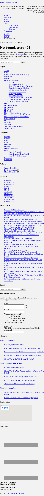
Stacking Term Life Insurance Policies (17, 214)
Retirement (8, 160)
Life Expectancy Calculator (18, 90)
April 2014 (8, 192)
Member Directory (10, 105)
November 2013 (9, 199)
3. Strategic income (17, 320)
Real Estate (8, 158)
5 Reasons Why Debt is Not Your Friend (18, 239)
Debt (6, 140)
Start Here (7, 124)
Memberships (8, 107)
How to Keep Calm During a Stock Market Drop (20, 219)
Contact (7, 78)
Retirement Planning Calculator (19, 99)
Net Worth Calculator (16, 96)
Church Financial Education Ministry (16, 74)
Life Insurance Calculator (17, 92)
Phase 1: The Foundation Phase (15, 113)
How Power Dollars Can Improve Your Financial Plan (22, 225)
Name (6, 303)
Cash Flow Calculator (16, 84)
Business (7, 139)
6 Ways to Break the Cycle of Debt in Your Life (20, 244)
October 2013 (9, 201)
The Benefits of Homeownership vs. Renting (19, 231)
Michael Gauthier (10, 172)
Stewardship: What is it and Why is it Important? (20, 252)
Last (25, 308)
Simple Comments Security (13, 322)
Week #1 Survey (9, 128)
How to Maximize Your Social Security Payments (21, 258)
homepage (19, 55)
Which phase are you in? (13, 314)
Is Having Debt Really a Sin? (14, 210)
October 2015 (9, 184)
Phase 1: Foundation (15, 152)
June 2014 (7, 188)
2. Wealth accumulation (19, 318)
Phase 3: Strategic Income (17, 156)
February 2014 (9, 196)
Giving (6, 142)
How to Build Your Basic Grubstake (16, 250)
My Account (8, 109)
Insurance (7, 144)
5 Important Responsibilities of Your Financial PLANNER (24, 212)
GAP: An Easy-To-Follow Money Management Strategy (23, 221)
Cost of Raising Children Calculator (21, 86)
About (6, 71)
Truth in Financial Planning (9, 3)
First (25, 305)
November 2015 (9, 182)
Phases (6, 150)
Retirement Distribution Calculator (20, 97)
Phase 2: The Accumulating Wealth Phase (18, 115)
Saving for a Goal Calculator (18, 101)
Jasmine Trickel (9, 168)
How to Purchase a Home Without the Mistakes (20, 227)
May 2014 (7, 190)
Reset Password (9, 119)
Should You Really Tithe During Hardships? (19, 229)
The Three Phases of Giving (13, 126)
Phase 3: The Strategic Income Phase (16, 117)
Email (6, 310)
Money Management (11, 148)
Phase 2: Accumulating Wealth (19, 154)
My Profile (8, 111)
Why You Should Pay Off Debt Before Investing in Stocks (24, 223)
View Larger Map (5, 422)
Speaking (7, 122)
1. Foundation (16, 316)
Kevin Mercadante (10, 170)
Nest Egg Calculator (15, 94)
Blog (6, 73)
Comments (8, 326)
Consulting (8, 76)
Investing (7, 146)
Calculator (12, 82)
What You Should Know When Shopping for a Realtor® (23, 233)
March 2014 (8, 194)
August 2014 (8, 186)
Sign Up (7, 121)
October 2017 (9, 180)
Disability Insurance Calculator (19, 88)
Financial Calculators (11, 80)
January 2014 (8, 197)
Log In (6, 103)
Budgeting (7, 137)
